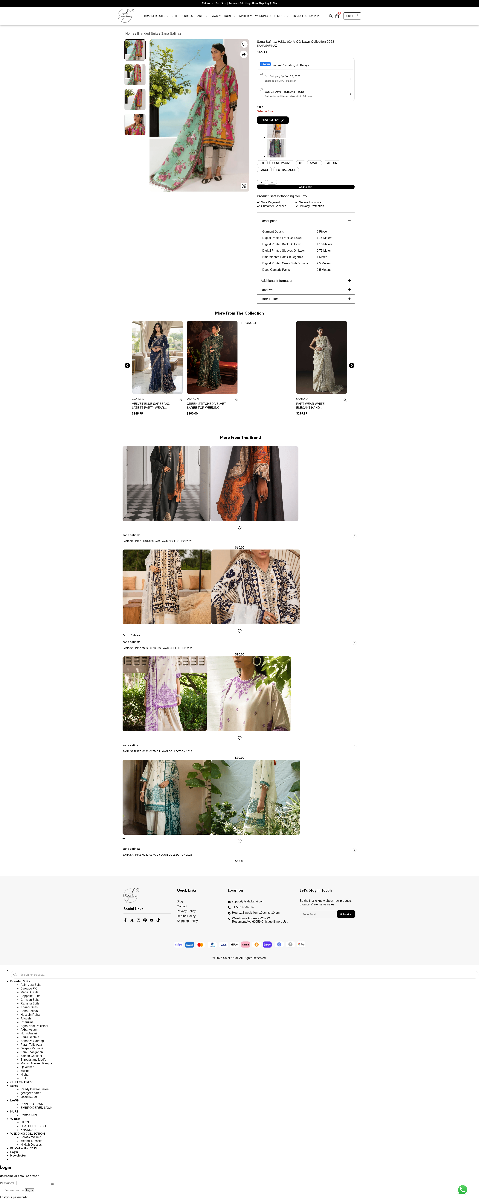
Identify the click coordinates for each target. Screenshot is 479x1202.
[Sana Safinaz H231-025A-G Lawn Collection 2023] (276, 137)
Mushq (25, 1070)
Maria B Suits (29, 992)
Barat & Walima (31, 1137)
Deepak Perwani (32, 1048)
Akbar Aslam (29, 1029)
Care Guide (269, 299)
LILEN (25, 1122)
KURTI (228, 15)
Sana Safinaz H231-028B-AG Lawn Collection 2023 (157, 541)
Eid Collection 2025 (306, 15)
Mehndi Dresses (31, 1140)
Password (8, 1183)
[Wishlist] (124, 838)
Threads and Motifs (33, 1059)
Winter (244, 15)
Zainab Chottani (31, 1055)
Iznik (24, 1078)
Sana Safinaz (30, 1011)
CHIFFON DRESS (182, 15)
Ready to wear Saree (35, 1089)
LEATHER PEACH (33, 1126)
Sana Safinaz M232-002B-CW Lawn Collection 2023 (158, 647)
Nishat (25, 1074)
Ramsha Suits (30, 1003)
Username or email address (19, 1175)
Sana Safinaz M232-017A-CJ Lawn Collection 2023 (157, 854)
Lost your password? (14, 1197)
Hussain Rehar (31, 1014)
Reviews (267, 290)
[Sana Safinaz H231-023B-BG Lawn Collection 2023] (276, 156)
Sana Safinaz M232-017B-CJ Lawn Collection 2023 (157, 751)
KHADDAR (28, 1129)
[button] (273, 120)
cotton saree (29, 1096)
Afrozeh (26, 1018)
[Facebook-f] (125, 920)
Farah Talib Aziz (31, 1044)
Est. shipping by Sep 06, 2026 (282, 76)
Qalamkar (27, 1067)
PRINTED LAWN (32, 1104)
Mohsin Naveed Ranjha (36, 1063)
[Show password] (52, 1184)
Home (129, 33)
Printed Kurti (29, 1115)
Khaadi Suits (29, 1007)
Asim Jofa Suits (31, 984)
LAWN (214, 15)
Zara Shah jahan (32, 1052)
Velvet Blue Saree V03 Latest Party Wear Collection (151, 407)
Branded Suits (154, 15)
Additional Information (277, 281)
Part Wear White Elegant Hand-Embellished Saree (312, 407)
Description (269, 221)
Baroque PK (29, 988)
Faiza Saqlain (30, 1037)
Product (249, 322)
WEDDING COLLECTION (270, 15)
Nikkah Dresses (31, 1144)
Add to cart (305, 186)
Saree (200, 15)
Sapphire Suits (30, 996)
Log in (29, 1190)
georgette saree (31, 1093)
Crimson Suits (30, 999)
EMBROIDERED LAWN (37, 1107)
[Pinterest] (145, 920)
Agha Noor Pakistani (34, 1026)
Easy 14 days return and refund (284, 91)
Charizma (27, 1022)
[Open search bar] (331, 16)
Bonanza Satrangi (33, 1040)
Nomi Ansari (29, 1033)
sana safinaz (171, 33)
